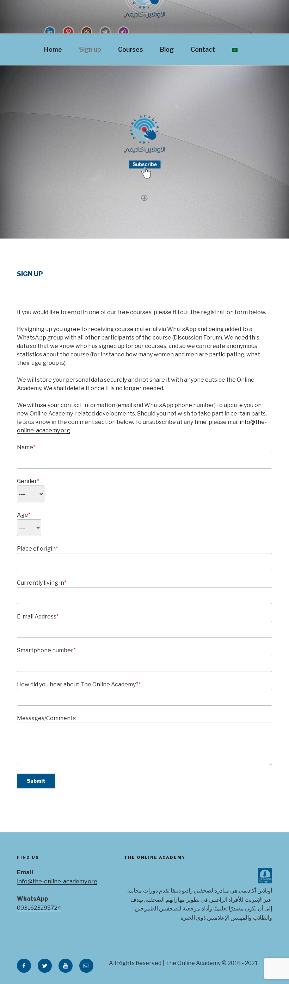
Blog (167, 49)
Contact (203, 49)
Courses (130, 49)
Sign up (90, 49)
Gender (28, 481)
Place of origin (37, 548)
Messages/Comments (46, 718)
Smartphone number (46, 650)
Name (26, 447)
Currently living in (42, 582)
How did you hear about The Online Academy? (79, 684)
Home (53, 49)
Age (24, 515)
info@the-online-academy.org (57, 881)
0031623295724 (39, 907)
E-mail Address (38, 616)
